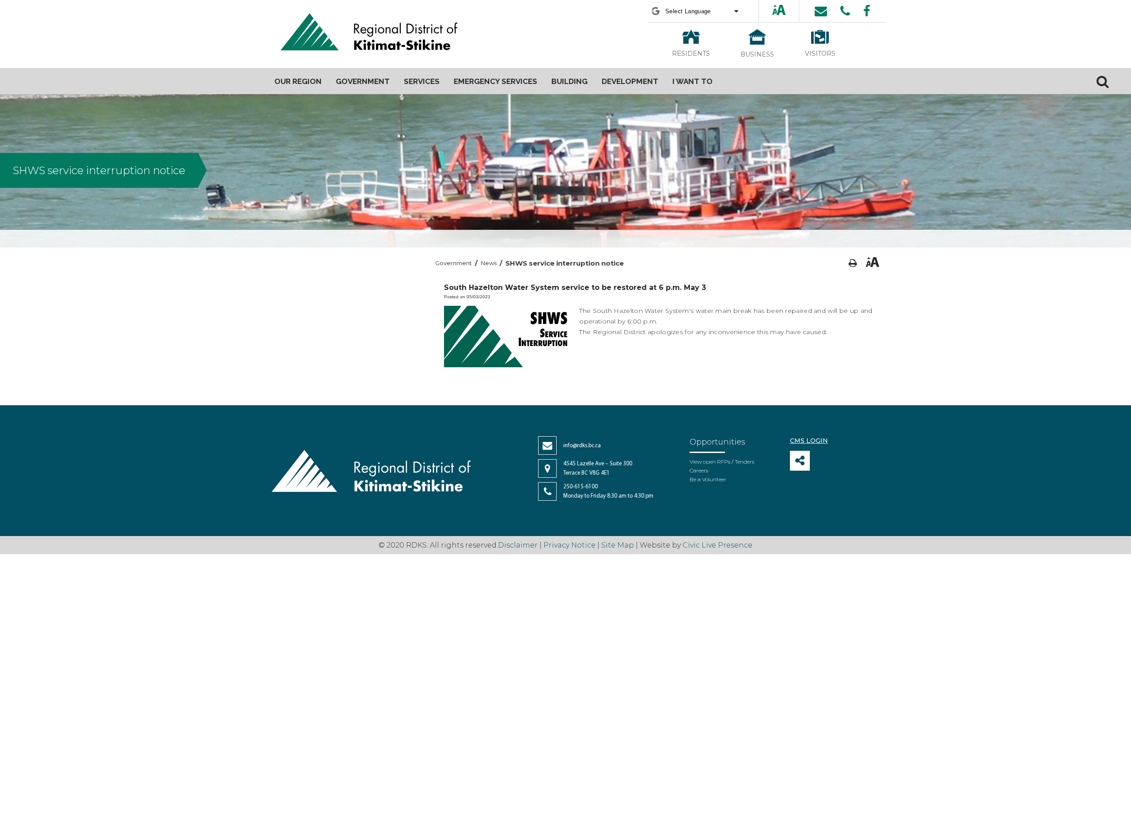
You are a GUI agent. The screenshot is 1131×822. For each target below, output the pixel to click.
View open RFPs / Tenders (722, 461)
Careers (699, 470)
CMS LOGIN (809, 441)
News (489, 262)
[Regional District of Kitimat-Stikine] (369, 32)
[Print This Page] (853, 263)
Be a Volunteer (708, 479)
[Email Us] (821, 11)
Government (453, 262)
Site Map (617, 545)
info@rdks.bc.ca (582, 446)
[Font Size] (779, 11)
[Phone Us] (845, 11)
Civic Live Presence (717, 545)
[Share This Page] (800, 461)
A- (787, 11)
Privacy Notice (569, 545)
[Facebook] (866, 11)
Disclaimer (518, 545)
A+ (771, 11)
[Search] (1103, 81)
